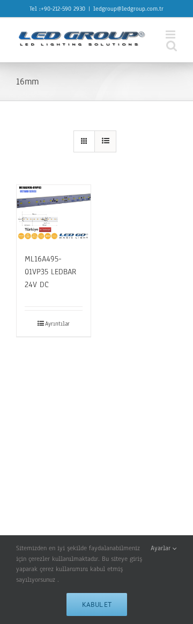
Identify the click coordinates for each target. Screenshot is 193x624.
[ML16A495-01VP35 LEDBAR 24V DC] (54, 213)
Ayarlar (162, 548)
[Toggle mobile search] (171, 45)
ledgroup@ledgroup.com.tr (128, 8)
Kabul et (97, 604)
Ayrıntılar (57, 323)
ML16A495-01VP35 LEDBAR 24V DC (50, 271)
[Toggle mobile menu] (171, 34)
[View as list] (105, 141)
